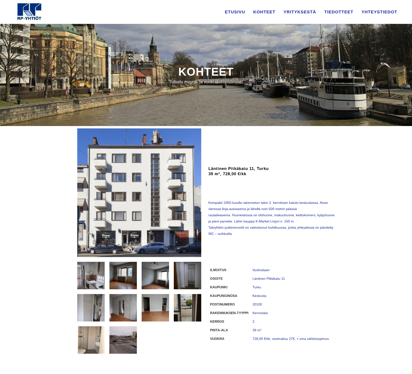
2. (253, 321)
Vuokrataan (261, 270)
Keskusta (259, 296)
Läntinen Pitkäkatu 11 (268, 278)
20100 (257, 304)
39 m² (256, 330)
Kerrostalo (260, 313)
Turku (256, 287)
